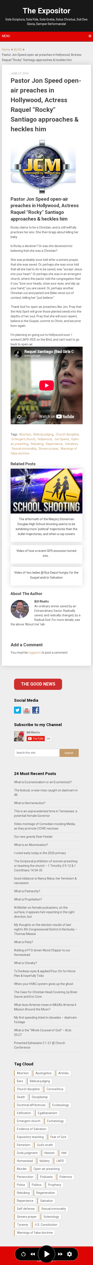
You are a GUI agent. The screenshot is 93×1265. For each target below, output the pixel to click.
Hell (63, 1153)
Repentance (54, 444)
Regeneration (45, 1193)
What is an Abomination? (31, 845)
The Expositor (46, 10)
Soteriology (51, 1216)
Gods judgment (27, 1153)
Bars (20, 1081)
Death (21, 1097)
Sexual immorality (24, 448)
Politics (37, 1185)
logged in (35, 652)
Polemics (65, 1177)
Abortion (25, 434)
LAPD (60, 1161)
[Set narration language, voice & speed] (69, 1254)
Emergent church (23, 439)
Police (21, 1185)
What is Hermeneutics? (29, 803)
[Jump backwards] (33, 1254)
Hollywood (45, 439)
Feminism (23, 1145)
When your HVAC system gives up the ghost (43, 984)
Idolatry (45, 1161)
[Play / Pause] (46, 1254)
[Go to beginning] (23, 1254)
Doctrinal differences (31, 1105)
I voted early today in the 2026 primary (40, 853)
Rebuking (37, 444)
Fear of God (58, 1137)
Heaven (49, 1153)
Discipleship (40, 1097)
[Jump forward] (60, 1254)
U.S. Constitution (46, 1224)
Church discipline (67, 434)
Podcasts (46, 1177)
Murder (22, 1169)
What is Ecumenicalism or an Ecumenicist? (43, 782)
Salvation (71, 444)
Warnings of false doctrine (35, 1232)
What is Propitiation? (28, 899)
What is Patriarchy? (27, 891)
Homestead (25, 1161)
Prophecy (54, 1185)
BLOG (18, 49)
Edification (24, 1113)
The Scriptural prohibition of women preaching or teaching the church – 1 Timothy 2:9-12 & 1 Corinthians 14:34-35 (45, 866)
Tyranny (22, 1224)
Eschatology (55, 1121)
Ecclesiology (60, 1105)
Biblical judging (43, 434)
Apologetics (43, 1073)
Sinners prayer (48, 448)
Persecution (25, 1177)
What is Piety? (23, 942)
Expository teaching (30, 1137)
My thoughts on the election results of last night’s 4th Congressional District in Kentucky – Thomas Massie (45, 929)
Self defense (26, 1208)
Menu (6, 36)
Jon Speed (61, 439)
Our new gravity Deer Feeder (33, 836)
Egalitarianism (47, 1113)
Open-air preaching (47, 1169)
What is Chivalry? (25, 963)
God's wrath (45, 1145)
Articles (63, 1073)
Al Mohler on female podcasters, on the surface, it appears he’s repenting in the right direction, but (44, 912)
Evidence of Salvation (31, 1129)
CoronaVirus (54, 1089)
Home (6, 49)
